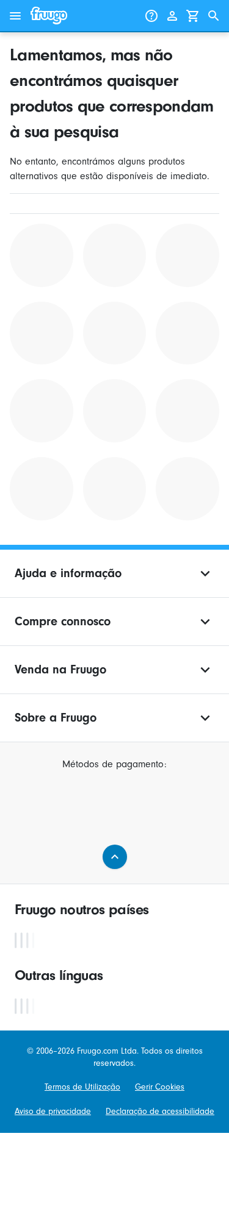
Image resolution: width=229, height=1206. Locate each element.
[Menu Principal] (15, 15)
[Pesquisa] (213, 15)
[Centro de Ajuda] (151, 15)
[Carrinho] (193, 15)
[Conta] (172, 15)
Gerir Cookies (159, 1087)
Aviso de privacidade (53, 1111)
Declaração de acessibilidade (160, 1111)
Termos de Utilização (82, 1087)
